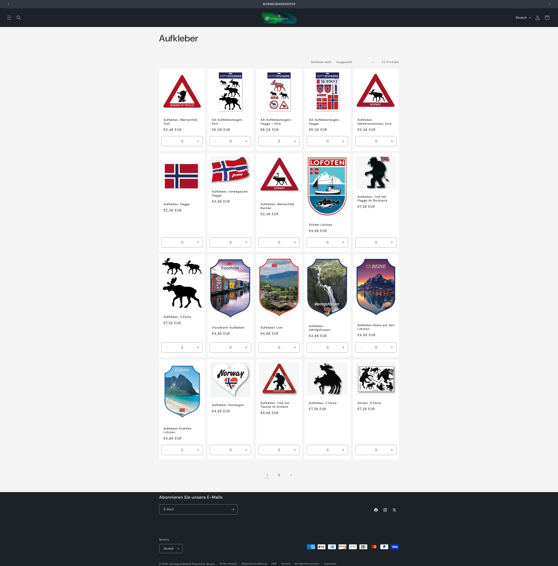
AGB (273, 563)
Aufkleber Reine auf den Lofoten (376, 327)
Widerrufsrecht (228, 563)
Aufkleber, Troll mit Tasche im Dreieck (274, 405)
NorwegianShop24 (181, 564)
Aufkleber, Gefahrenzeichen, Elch (374, 122)
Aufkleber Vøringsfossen (319, 328)
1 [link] (267, 474)
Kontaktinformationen (307, 563)
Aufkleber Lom (271, 327)
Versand (285, 563)
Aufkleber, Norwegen (228, 405)
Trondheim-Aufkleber (228, 327)
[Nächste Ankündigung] (549, 4)
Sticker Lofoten (320, 225)
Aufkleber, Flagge (176, 204)
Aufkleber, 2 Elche (323, 403)
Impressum (330, 563)
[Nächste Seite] (291, 475)
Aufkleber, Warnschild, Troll (180, 122)
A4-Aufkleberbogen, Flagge (324, 122)
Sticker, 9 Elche (369, 403)
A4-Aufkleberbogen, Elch (227, 122)
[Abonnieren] (232, 509)
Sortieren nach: (321, 62)
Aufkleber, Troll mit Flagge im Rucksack (372, 199)
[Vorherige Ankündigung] (8, 4)
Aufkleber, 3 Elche (177, 317)
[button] (9, 17)
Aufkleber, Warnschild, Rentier (277, 206)
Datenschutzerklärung (254, 563)
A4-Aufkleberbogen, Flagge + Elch (275, 122)
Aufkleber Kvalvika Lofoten (177, 430)
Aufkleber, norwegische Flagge (230, 194)
